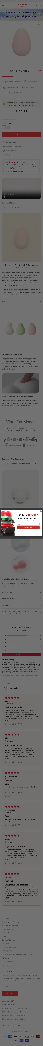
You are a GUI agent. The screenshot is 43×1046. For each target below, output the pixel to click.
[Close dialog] (41, 511)
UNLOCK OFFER (28, 527)
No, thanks (28, 532)
